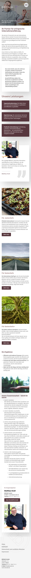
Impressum (5, 552)
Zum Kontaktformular (12, 500)
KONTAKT (5, 547)
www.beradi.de (6, 567)
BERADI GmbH (7, 6)
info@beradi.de (10, 566)
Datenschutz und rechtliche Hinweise (13, 549)
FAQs (3, 544)
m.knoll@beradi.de (13, 495)
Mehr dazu (6, 234)
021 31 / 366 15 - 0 (14, 496)
